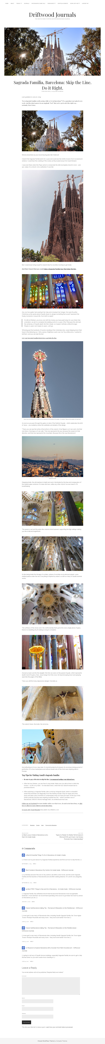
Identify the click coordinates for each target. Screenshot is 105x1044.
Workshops (51, 3)
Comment (24, 976)
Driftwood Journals (52, 14)
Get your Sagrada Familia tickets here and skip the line (39, 338)
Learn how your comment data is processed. (59, 1027)
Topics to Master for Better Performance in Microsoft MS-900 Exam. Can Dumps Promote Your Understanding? (69, 837)
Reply (34, 863)
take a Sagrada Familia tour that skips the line (60, 269)
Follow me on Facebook (29, 803)
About (12, 3)
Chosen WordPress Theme (46, 1041)
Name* (23, 998)
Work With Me (74, 3)
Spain (42, 825)
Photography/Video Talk (38, 3)
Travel (18, 3)
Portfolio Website (63, 3)
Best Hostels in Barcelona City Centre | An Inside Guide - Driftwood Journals (50, 870)
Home (6, 3)
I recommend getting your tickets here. (62, 779)
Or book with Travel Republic (31, 810)
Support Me (85, 3)
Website (24, 1013)
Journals (26, 3)
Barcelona (32, 825)
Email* (23, 1005)
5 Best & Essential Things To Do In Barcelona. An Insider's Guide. (46, 855)
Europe (37, 825)
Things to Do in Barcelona (51, 825)
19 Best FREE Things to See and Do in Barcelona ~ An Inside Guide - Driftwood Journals (53, 889)
